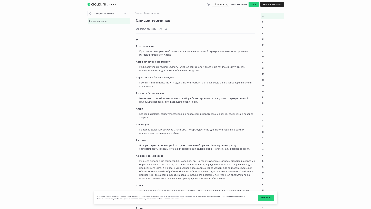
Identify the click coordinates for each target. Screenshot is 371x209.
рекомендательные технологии (181, 196)
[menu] (109, 21)
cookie (162, 196)
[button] (254, 4)
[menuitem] (109, 21)
